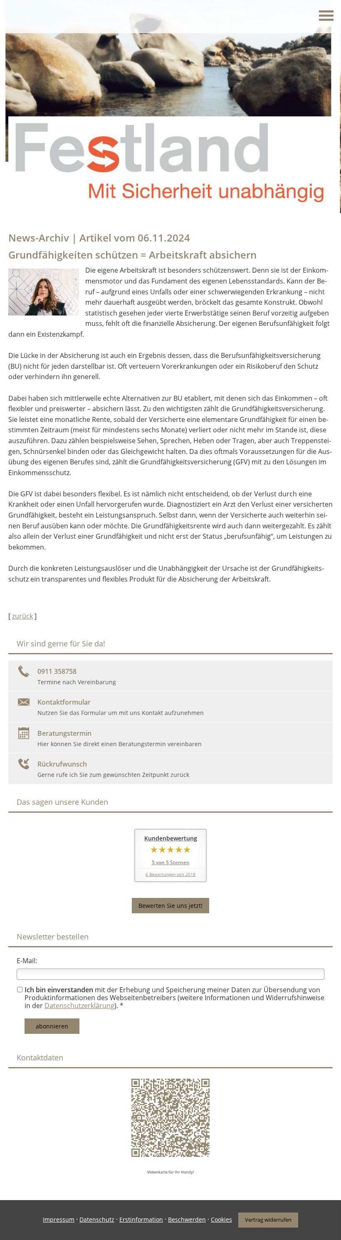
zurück (22, 616)
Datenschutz (96, 1219)
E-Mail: (27, 960)
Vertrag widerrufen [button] (268, 1219)
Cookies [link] (221, 1219)
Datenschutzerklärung (79, 1005)
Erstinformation (141, 1219)
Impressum (58, 1219)
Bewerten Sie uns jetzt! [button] (170, 906)
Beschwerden (187, 1219)
